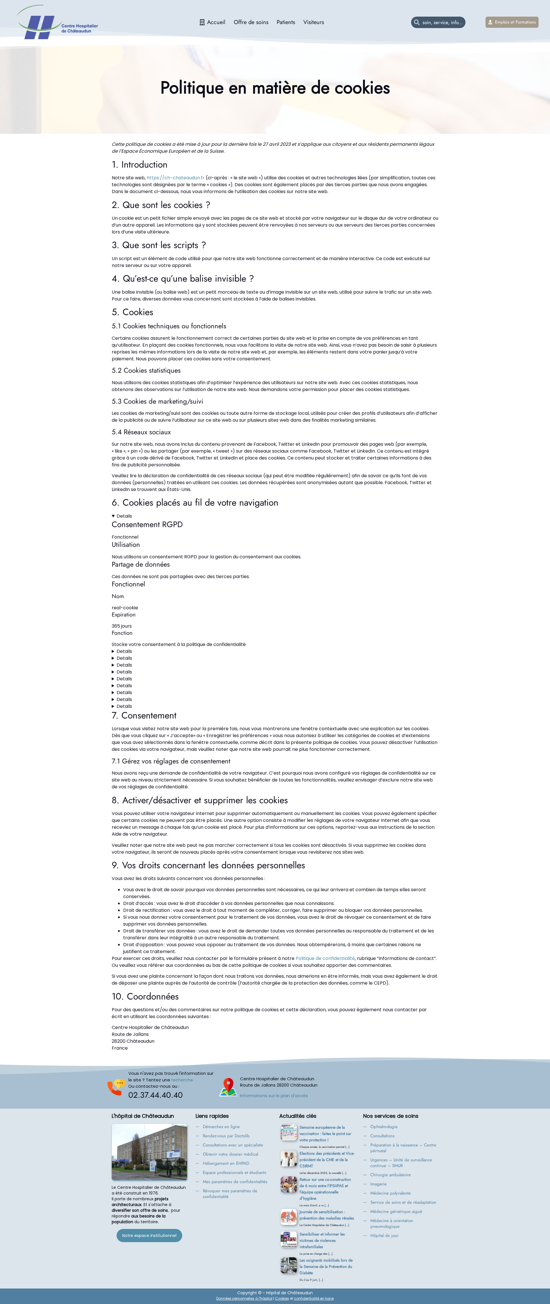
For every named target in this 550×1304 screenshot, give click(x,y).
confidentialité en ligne (314, 1298)
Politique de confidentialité (325, 958)
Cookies (282, 1298)
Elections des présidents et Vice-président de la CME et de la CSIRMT (327, 1159)
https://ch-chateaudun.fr (176, 177)
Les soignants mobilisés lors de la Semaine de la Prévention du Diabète (326, 1266)
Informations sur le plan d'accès (274, 1096)
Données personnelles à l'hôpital (244, 1298)
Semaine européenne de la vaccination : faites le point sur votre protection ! (325, 1133)
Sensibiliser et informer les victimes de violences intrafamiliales (322, 1240)
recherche (182, 1080)
